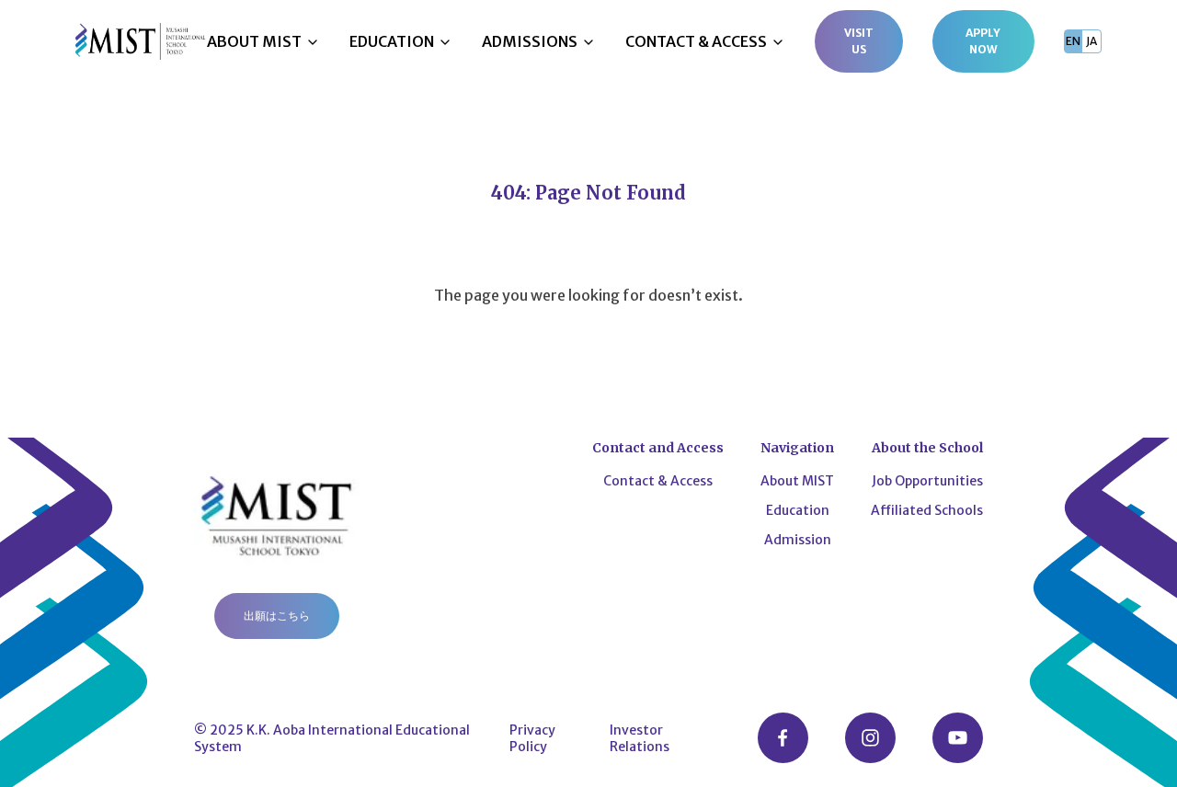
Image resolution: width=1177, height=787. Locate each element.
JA (1091, 41)
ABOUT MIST (254, 41)
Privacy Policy (532, 738)
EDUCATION (391, 41)
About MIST (797, 481)
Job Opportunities (927, 481)
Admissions (529, 41)
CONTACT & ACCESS (696, 41)
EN (1073, 41)
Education (797, 510)
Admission (797, 539)
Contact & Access (658, 481)
